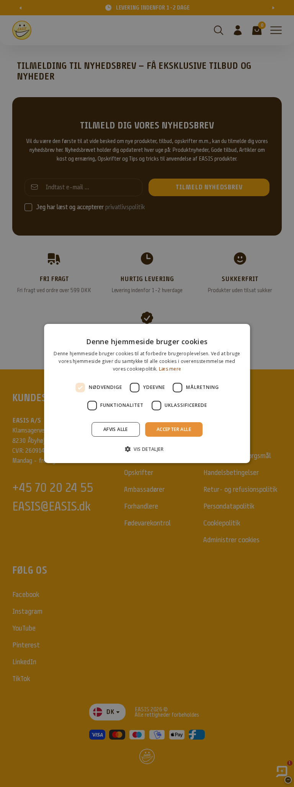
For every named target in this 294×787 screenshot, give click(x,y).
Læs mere (170, 369)
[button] (147, 449)
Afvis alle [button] (115, 429)
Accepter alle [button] (174, 429)
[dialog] (147, 393)
